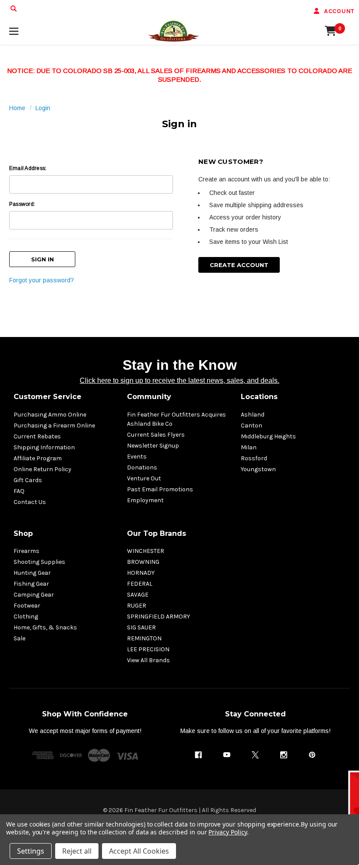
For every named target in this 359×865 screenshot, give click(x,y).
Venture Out (144, 478)
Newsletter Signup (153, 445)
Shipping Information (44, 447)
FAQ (19, 491)
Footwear (27, 605)
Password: (22, 204)
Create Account (239, 264)
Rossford (254, 458)
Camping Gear (34, 594)
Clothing (26, 616)
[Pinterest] (312, 754)
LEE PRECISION (148, 649)
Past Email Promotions (160, 489)
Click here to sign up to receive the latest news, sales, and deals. (179, 380)
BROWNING (143, 562)
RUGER (136, 605)
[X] (255, 754)
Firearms (26, 551)
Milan (249, 447)
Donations (142, 467)
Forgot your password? (41, 280)
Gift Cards (28, 480)
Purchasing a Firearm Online (54, 425)
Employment (145, 500)
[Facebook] (198, 754)
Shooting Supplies (39, 562)
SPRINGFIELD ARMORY (158, 616)
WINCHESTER (145, 551)
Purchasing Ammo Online (50, 414)
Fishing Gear (31, 583)
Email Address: (27, 168)
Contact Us (30, 502)
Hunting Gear (32, 573)
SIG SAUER (141, 627)
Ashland (252, 414)
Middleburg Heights (268, 436)
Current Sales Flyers (156, 434)
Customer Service (47, 397)
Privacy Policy (227, 832)
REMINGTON (144, 638)
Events (137, 456)
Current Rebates (37, 436)
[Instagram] (283, 754)
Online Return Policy (42, 469)
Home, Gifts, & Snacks (45, 627)
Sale (19, 638)
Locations (259, 397)
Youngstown (258, 469)
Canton (251, 425)
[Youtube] (226, 754)
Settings (30, 851)
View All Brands (148, 660)
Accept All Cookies (139, 851)
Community (149, 397)
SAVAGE (137, 594)
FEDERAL (139, 583)
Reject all (77, 851)
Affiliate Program (38, 458)
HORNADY (141, 573)
